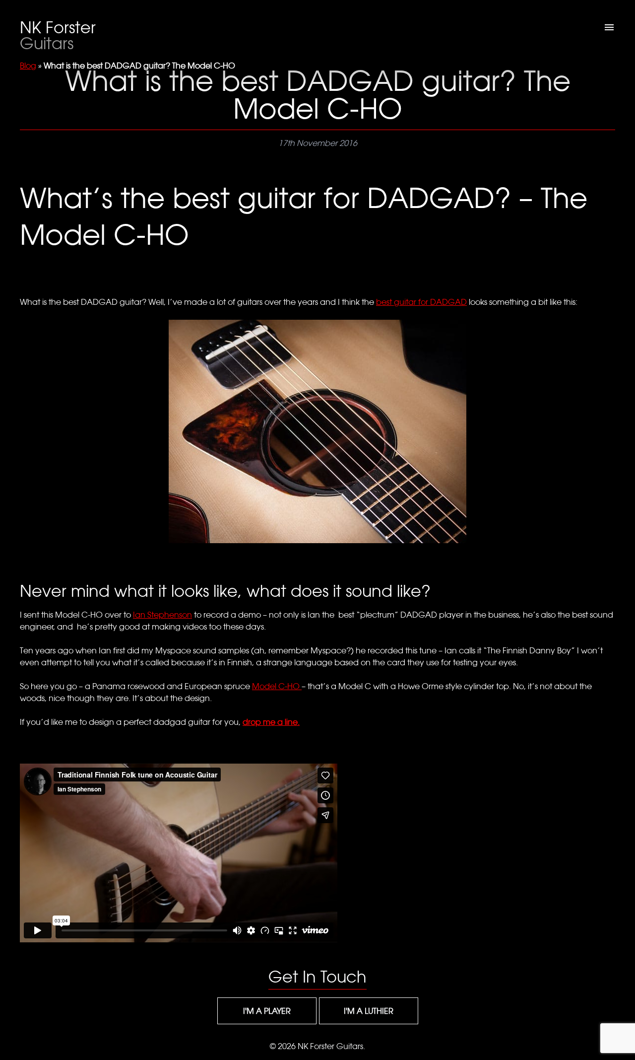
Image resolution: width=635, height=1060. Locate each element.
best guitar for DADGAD (421, 302)
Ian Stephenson (162, 615)
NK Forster (58, 35)
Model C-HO (277, 686)
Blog (28, 66)
